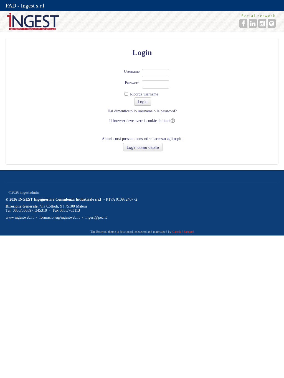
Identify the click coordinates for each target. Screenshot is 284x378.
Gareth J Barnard (183, 231)
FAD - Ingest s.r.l (25, 5)
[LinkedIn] (253, 23)
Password (132, 83)
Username (132, 71)
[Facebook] (243, 23)
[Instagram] (262, 23)
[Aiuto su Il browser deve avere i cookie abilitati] (172, 121)
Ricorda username (144, 94)
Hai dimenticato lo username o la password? (142, 111)
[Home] (85, 21)
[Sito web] (272, 23)
